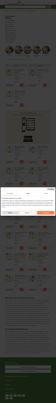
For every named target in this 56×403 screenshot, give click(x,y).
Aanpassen (27, 212)
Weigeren (10, 212)
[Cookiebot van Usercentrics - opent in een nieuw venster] (48, 189)
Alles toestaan (45, 212)
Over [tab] (46, 193)
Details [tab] (28, 193)
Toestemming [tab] (9, 193)
